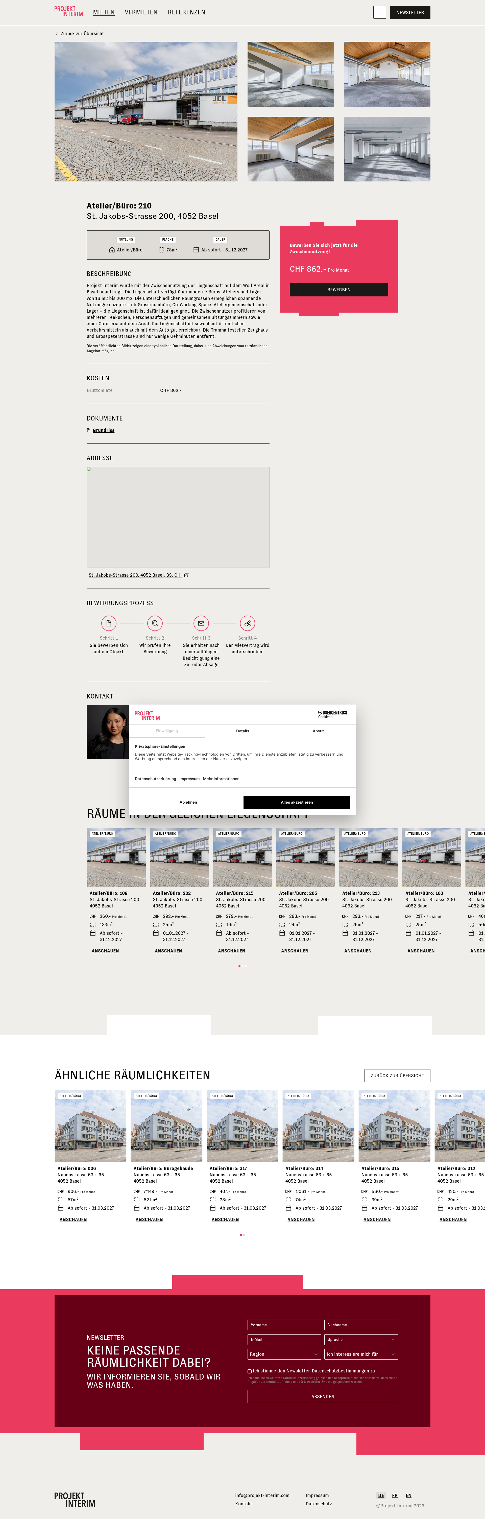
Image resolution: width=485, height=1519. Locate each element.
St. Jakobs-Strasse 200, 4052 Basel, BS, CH (135, 575)
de (381, 1495)
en (408, 1495)
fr (395, 1495)
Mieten (104, 12)
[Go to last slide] (93, 857)
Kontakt (243, 1503)
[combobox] (284, 1354)
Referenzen (186, 12)
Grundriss (103, 430)
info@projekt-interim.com (262, 1495)
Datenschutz (319, 1503)
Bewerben (339, 289)
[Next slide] (140, 857)
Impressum (317, 1495)
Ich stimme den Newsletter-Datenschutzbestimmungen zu (314, 1370)
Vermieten (141, 12)
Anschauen (105, 950)
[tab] (239, 966)
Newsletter (410, 12)
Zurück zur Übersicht (82, 33)
